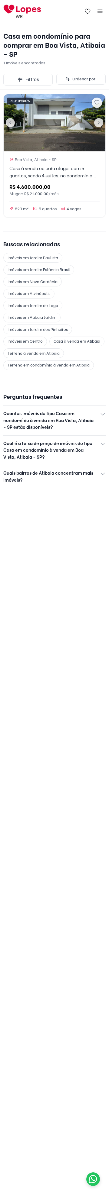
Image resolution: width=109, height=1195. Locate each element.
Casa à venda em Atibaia (77, 341)
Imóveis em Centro (25, 341)
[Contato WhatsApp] (93, 1179)
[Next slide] (98, 122)
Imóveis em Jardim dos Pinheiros (38, 329)
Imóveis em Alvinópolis (29, 293)
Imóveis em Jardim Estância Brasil (39, 269)
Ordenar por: (84, 78)
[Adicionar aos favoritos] (97, 103)
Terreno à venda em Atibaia (34, 353)
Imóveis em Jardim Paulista (33, 257)
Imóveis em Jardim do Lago (33, 305)
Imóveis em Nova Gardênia (33, 281)
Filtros (32, 79)
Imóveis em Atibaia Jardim (32, 317)
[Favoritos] (87, 11)
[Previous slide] (10, 122)
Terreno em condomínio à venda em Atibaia (49, 365)
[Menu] (100, 11)
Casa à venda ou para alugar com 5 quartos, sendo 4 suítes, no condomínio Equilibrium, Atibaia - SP (50, 176)
